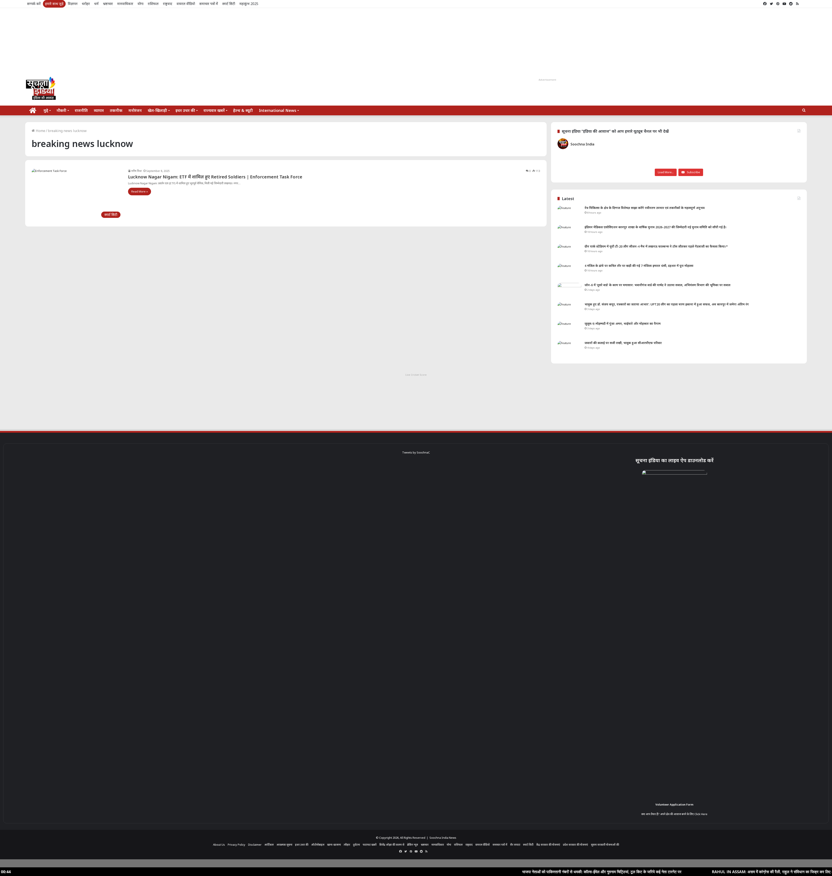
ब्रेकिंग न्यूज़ (412, 845)
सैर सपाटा (515, 845)
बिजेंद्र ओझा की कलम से (391, 845)
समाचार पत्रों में (208, 3)
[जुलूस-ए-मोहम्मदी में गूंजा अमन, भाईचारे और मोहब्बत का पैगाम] (569, 329)
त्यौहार (347, 845)
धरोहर (86, 3)
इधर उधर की (185, 110)
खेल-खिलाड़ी (157, 110)
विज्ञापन (73, 3)
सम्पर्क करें (34, 3)
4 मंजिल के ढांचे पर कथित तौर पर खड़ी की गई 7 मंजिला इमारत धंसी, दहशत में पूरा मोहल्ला (639, 266)
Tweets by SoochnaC (416, 452)
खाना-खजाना (334, 845)
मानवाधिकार (125, 3)
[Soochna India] (41, 89)
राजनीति (81, 110)
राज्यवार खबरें (214, 110)
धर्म (96, 3)
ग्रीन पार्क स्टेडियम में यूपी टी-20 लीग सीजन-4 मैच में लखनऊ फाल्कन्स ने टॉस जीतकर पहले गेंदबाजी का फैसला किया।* (656, 246)
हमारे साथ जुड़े (54, 3)
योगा (140, 3)
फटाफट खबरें (370, 845)
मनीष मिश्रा (136, 171)
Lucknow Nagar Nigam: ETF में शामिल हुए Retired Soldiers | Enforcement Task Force (215, 177)
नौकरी (61, 110)
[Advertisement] (416, 40)
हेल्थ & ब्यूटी (243, 110)
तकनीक (116, 110)
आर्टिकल (269, 845)
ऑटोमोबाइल (317, 845)
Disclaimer (255, 845)
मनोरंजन (135, 110)
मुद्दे (46, 110)
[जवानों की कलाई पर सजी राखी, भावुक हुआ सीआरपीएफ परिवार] (569, 349)
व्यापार (99, 110)
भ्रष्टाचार (108, 3)
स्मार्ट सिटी (228, 3)
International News (277, 110)
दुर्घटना (356, 845)
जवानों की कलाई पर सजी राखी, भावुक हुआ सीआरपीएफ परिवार (623, 343)
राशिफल (153, 3)
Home (40, 130)
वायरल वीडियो (186, 3)
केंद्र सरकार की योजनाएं (548, 845)
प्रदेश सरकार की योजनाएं (575, 845)
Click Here (700, 814)
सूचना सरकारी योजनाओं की (605, 845)
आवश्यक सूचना (284, 845)
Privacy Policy (236, 845)
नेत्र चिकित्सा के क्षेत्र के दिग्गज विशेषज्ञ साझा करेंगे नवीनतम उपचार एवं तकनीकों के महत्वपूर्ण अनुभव (645, 208)
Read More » (139, 191)
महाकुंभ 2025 (248, 3)
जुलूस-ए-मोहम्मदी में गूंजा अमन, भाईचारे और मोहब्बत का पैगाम (623, 323)
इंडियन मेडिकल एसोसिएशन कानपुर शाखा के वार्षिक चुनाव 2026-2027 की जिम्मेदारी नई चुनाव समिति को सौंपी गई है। (655, 227)
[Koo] (804, 4)
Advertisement (547, 79)
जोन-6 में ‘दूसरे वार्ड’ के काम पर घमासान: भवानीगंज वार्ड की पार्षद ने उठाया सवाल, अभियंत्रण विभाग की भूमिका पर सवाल (657, 285)
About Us (219, 845)
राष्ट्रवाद (167, 3)
